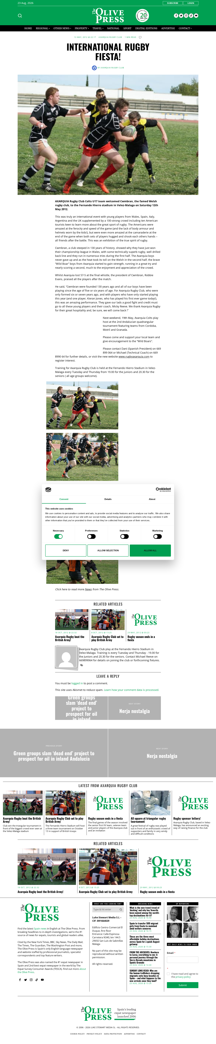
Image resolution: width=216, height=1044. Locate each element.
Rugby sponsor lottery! (187, 818)
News (88, 589)
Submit (183, 985)
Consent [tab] (64, 499)
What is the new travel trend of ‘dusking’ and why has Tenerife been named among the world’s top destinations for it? (144, 911)
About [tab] (152, 499)
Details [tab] (108, 499)
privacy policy (183, 976)
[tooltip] (176, 15)
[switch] (91, 536)
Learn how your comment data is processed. (131, 690)
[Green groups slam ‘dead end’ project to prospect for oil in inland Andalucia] (81, 708)
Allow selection (108, 550)
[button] (121, 909)
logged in (77, 683)
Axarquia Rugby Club (110, 37)
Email (171, 953)
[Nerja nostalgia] (134, 708)
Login (190, 3)
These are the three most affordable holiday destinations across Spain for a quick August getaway (145, 940)
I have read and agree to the (184, 975)
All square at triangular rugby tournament (148, 820)
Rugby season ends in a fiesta (141, 638)
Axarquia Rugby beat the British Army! (69, 638)
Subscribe (172, 3)
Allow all (150, 550)
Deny (66, 550)
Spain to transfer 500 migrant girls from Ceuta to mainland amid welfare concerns (144, 926)
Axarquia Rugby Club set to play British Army (107, 638)
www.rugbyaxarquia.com (134, 356)
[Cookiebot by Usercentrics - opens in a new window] (158, 489)
